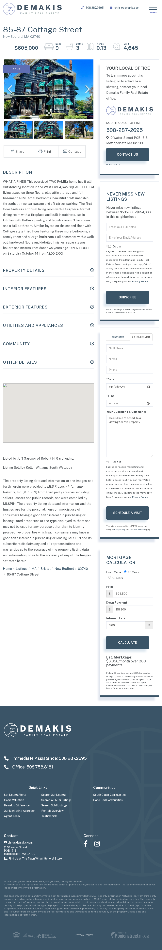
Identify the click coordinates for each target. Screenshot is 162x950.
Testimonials (49, 816)
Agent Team (12, 816)
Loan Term (113, 572)
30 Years (133, 572)
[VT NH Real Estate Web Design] (130, 935)
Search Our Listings (53, 794)
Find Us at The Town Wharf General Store (35, 858)
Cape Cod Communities (108, 800)
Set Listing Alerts (15, 794)
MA (34, 569)
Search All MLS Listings (56, 800)
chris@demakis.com (126, 7)
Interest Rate (115, 618)
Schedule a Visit (141, 337)
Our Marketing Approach (19, 810)
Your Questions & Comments (126, 411)
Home (7, 569)
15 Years (117, 578)
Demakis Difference (17, 805)
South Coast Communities (109, 794)
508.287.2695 (95, 7)
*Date (110, 379)
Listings (21, 569)
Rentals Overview (52, 810)
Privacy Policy (140, 281)
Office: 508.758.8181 (32, 766)
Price (110, 586)
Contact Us (127, 154)
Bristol (45, 569)
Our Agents (113, 164)
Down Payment (116, 602)
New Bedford (64, 569)
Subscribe (127, 297)
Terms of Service (137, 529)
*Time (110, 396)
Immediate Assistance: (49, 758)
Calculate (127, 642)
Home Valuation (14, 800)
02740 (83, 569)
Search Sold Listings (54, 805)
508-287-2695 (124, 130)
